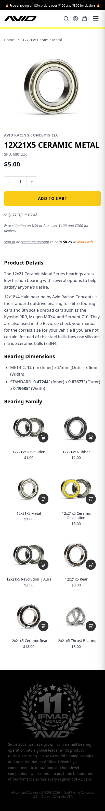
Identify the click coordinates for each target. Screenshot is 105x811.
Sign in (9, 241)
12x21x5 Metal (29, 513)
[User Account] (75, 19)
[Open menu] (96, 18)
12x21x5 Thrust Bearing (76, 640)
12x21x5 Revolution (28, 452)
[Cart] (85, 18)
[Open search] (66, 19)
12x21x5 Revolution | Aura (28, 579)
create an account (35, 241)
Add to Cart (52, 198)
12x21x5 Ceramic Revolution (76, 515)
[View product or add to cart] (43, 437)
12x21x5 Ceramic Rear (29, 640)
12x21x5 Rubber (76, 452)
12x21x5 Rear (76, 579)
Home (9, 39)
